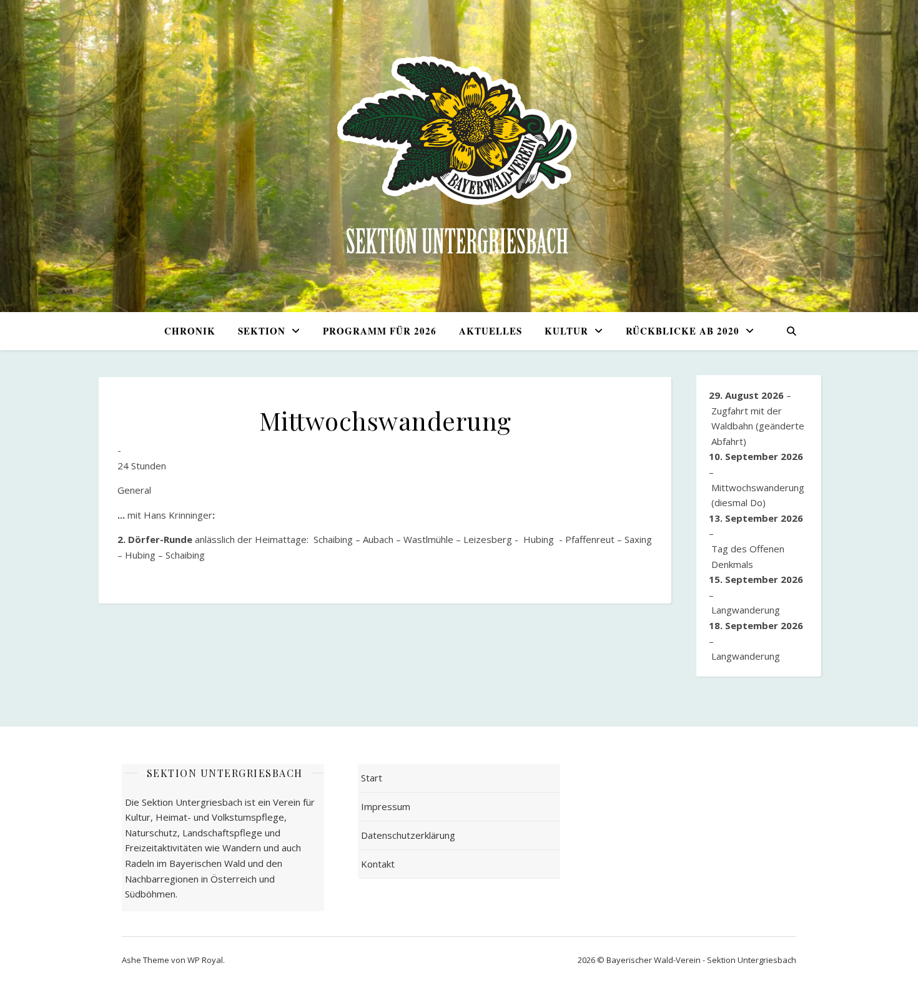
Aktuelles (490, 331)
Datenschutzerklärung (408, 835)
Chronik (189, 331)
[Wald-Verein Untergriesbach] (459, 156)
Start (371, 777)
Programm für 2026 (380, 331)
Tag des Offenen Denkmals (747, 556)
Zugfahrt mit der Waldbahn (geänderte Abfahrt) (757, 425)
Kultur (566, 331)
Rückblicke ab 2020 (682, 331)
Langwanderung (745, 610)
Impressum (385, 806)
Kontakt (378, 864)
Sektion (261, 331)
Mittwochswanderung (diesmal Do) (757, 495)
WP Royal (205, 960)
